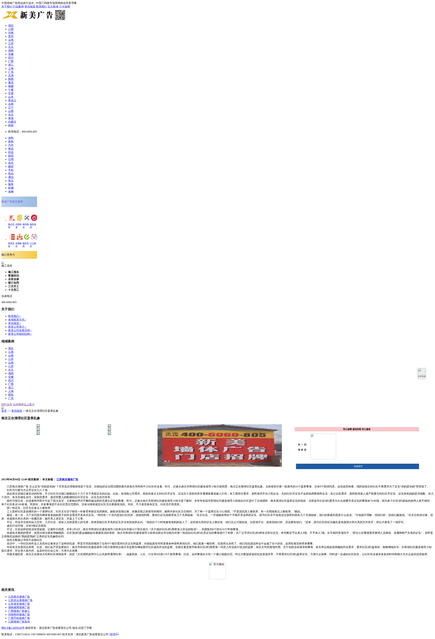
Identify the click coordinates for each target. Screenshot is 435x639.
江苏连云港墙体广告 (20, 600)
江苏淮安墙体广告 (19, 603)
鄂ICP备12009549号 (13, 627)
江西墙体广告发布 (19, 621)
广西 (11, 61)
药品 (11, 152)
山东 (11, 96)
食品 (11, 148)
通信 (11, 177)
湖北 (11, 25)
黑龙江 (12, 100)
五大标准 (53, 6)
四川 (11, 57)
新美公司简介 (17, 326)
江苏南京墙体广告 (67, 479)
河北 (11, 114)
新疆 (11, 125)
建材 (11, 166)
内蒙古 (12, 121)
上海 (11, 68)
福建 (11, 86)
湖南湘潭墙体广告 (19, 607)
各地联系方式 (17, 319)
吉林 (11, 104)
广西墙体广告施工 (19, 610)
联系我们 (41, 6)
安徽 (11, 54)
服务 (11, 184)
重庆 (11, 82)
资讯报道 (29, 6)
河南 (11, 32)
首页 (4, 410)
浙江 (11, 64)
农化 (11, 162)
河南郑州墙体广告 (19, 614)
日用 (11, 159)
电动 (11, 173)
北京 (11, 46)
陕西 (11, 79)
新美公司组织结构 (20, 333)
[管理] (112, 634)
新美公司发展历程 (20, 330)
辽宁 (11, 107)
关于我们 (6, 6)
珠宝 (11, 180)
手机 (11, 170)
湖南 (11, 50)
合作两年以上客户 (24, 404)
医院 (11, 155)
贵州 (11, 36)
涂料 (11, 137)
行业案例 (18, 6)
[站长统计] (117, 634)
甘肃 (11, 93)
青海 (11, 118)
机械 (11, 187)
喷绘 (11, 394)
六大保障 (64, 6)
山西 (11, 111)
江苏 (11, 43)
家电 (11, 141)
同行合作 (6, 404)
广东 (11, 71)
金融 (11, 191)
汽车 (11, 145)
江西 (11, 29)
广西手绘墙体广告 (19, 618)
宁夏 (11, 89)
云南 (11, 39)
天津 (11, 75)
